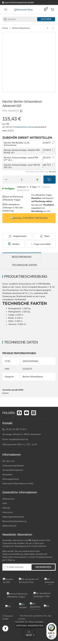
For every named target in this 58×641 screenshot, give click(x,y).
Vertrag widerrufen (29, 625)
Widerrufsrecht (9, 526)
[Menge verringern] (6, 179)
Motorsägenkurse (10, 479)
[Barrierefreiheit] (5, 628)
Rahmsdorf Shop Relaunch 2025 (17, 483)
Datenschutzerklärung (12, 554)
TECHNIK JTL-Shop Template (29, 622)
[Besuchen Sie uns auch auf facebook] (19, 412)
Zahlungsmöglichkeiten (13, 465)
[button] (53, 405)
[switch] (51, 636)
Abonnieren (43, 567)
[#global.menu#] (5, 9)
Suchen (46, 19)
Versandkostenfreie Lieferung (24, 127)
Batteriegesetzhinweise (13, 517)
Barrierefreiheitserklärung (14, 521)
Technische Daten (24, 265)
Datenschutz (8, 499)
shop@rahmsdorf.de (18, 439)
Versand (52, 172)
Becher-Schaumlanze (21, 28)
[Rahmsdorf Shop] (23, 9)
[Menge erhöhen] (37, 179)
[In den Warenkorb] (49, 179)
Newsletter (7, 474)
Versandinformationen (12, 470)
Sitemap (6, 508)
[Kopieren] (21, 111)
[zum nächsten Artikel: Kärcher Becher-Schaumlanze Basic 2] (53, 28)
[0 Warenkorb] (52, 9)
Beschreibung (22, 256)
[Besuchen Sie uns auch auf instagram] (33, 412)
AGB (4, 503)
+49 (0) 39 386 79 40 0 (16, 429)
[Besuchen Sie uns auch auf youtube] (26, 412)
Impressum (7, 512)
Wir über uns (8, 461)
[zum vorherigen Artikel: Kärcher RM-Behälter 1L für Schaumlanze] (47, 28)
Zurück (5, 28)
